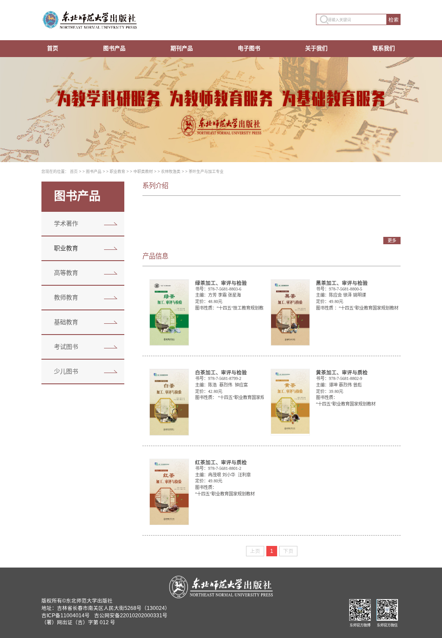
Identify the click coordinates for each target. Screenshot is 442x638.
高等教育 (66, 272)
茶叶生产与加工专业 (206, 171)
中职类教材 (143, 171)
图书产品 (114, 48)
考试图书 (66, 346)
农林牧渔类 (170, 171)
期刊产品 (181, 48)
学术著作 (66, 223)
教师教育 (66, 297)
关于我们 (316, 48)
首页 (52, 48)
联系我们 (384, 48)
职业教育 (117, 171)
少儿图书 (66, 371)
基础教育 (66, 322)
